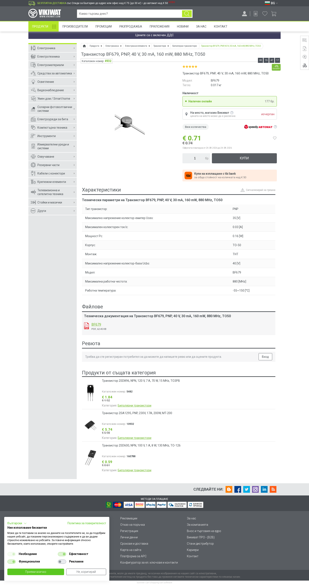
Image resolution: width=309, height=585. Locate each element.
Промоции (103, 26)
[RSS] (273, 489)
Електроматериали (50, 65)
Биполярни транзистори (134, 405)
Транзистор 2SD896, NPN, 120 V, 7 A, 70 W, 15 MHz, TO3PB (141, 380)
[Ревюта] (304, 57)
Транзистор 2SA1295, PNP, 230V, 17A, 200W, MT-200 (137, 413)
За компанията (197, 524)
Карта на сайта (130, 550)
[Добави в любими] (275, 138)
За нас (191, 518)
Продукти (40, 26)
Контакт (220, 26)
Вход (265, 356)
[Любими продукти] (264, 13)
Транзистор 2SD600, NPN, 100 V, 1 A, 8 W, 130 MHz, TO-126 (141, 445)
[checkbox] (11, 554)
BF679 (96, 324)
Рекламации (128, 518)
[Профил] (244, 13)
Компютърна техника (52, 127)
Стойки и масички (49, 202)
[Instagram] (255, 489)
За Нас (201, 26)
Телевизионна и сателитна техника (50, 192)
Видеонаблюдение (50, 90)
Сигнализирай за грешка (260, 190)
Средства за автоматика (54, 73)
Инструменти (46, 136)
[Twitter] (246, 489)
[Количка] (275, 13)
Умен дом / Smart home (53, 98)
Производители (75, 26)
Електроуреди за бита (52, 119)
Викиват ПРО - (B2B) (201, 537)
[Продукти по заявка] (255, 13)
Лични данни (129, 537)
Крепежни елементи (51, 182)
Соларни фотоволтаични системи (54, 108)
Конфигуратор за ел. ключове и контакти (149, 562)
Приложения (159, 26)
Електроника (46, 48)
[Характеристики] (304, 40)
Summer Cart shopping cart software (154, 582)
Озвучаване (45, 156)
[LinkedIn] (264, 489)
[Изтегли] (86, 325)
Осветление (45, 81)
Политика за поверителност (86, 523)
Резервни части (48, 165)
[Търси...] (187, 13)
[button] (17, 523)
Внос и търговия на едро (204, 531)
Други (41, 211)
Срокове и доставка (134, 543)
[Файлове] (304, 48)
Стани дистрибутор (200, 543)
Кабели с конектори (51, 173)
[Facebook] (237, 489)
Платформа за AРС (133, 556)
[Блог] (229, 489)
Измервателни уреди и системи (53, 146)
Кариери (193, 550)
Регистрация (129, 531)
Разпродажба (130, 26)
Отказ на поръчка (132, 524)
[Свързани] (304, 65)
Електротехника (48, 56)
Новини (183, 26)
